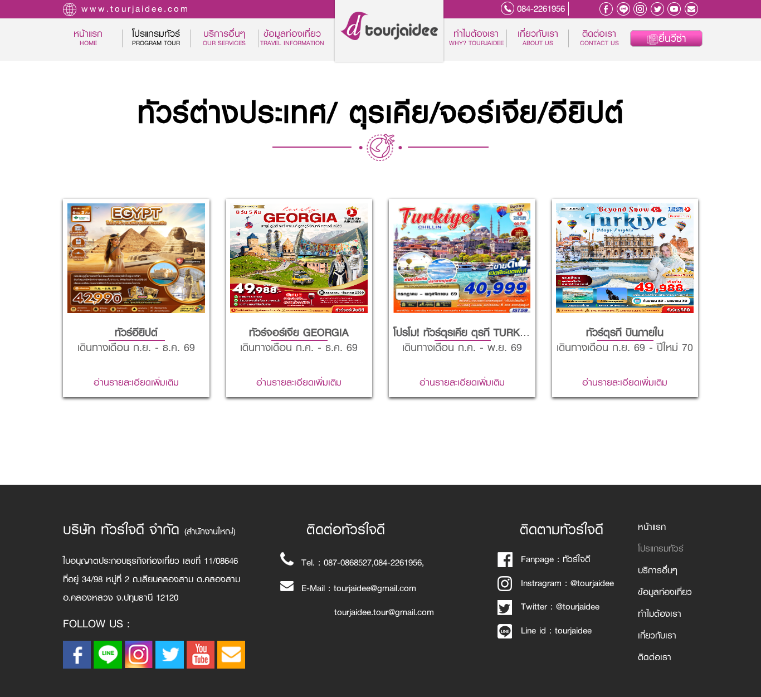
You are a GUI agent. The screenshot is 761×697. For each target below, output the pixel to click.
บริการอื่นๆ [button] (224, 38)
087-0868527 (348, 562)
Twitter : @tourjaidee (560, 606)
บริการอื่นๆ (657, 570)
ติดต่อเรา (599, 38)
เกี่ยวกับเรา (538, 38)
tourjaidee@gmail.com (375, 588)
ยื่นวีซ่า (672, 38)
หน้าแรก (97, 38)
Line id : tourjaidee (556, 630)
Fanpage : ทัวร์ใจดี (556, 559)
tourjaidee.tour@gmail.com (384, 612)
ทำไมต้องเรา (476, 38)
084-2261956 (541, 9)
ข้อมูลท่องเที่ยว (292, 38)
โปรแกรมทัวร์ (661, 548)
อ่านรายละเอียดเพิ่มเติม (136, 303)
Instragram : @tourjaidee (567, 583)
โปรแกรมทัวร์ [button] (156, 38)
